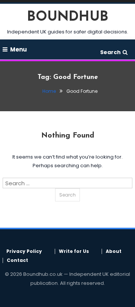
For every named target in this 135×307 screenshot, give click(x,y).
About (114, 251)
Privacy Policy (24, 251)
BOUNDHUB (67, 17)
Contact (17, 260)
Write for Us (74, 251)
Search (110, 52)
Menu (18, 49)
